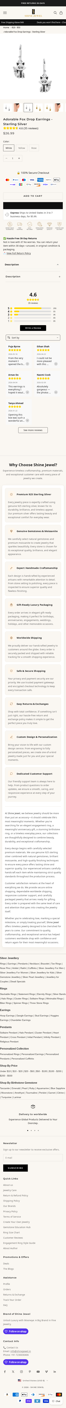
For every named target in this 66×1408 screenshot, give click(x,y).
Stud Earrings (42, 1015)
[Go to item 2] (17, 107)
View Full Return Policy (19, 253)
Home (6, 27)
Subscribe (15, 1168)
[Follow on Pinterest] (29, 1371)
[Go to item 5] (48, 107)
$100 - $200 (55, 1071)
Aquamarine (43, 1088)
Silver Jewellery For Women (14, 972)
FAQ (5, 1305)
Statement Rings (26, 994)
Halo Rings (6, 998)
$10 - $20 (17, 1071)
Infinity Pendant (51, 1037)
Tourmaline (31, 1092)
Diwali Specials (17, 981)
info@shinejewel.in (20, 1351)
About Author (10, 1248)
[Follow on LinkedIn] (54, 1371)
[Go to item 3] (28, 107)
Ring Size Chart (11, 1232)
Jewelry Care (9, 1190)
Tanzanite (5, 1088)
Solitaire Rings (37, 998)
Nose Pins (5, 968)
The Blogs (8, 1268)
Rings (3, 963)
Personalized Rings (10, 1054)
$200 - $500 (6, 1075)
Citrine (60, 1092)
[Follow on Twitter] (13, 1371)
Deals (6, 1263)
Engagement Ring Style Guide (19, 1242)
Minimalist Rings (54, 998)
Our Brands (9, 1205)
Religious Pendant (9, 1041)
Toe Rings (56, 963)
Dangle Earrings (24, 1015)
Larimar (17, 1097)
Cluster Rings (21, 998)
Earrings (12, 963)
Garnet (51, 1092)
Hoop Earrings (7, 1015)
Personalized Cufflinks (23, 1058)
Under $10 (5, 1071)
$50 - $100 (41, 1071)
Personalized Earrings (32, 1054)
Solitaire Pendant (8, 1032)
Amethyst (19, 1092)
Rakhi (23, 968)
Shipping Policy (11, 1200)
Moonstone (7, 1092)
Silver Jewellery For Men (51, 968)
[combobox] (33, 337)
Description (12, 264)
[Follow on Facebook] (4, 1371)
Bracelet (45, 963)
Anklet (15, 968)
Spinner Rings (20, 1003)
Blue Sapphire (58, 1088)
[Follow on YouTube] (38, 1371)
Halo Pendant (26, 1032)
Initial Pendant (34, 1037)
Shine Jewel (14, 813)
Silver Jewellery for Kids (42, 972)
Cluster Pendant (43, 1032)
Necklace (34, 963)
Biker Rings (6, 1003)
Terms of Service (12, 1216)
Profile (6, 1283)
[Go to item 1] (7, 107)
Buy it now (33, 205)
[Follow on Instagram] (21, 1371)
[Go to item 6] (58, 107)
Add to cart (33, 196)
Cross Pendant (17, 1037)
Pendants (23, 963)
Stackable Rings (8, 994)
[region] (33, 1115)
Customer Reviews (13, 1237)
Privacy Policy (10, 1211)
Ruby (32, 1088)
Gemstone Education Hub (17, 1227)
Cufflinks (32, 968)
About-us (8, 1184)
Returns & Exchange (14, 1294)
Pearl (24, 1088)
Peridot (42, 1092)
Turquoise (6, 1097)
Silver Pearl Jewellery (33, 977)
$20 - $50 (16, 27)
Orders (7, 1289)
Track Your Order (12, 1299)
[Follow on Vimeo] (46, 1371)
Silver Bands (59, 994)
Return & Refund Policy (15, 1195)
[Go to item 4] (38, 107)
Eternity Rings (44, 994)
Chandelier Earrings (20, 1020)
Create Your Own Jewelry (16, 1221)
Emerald (16, 1088)
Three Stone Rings (39, 1003)
